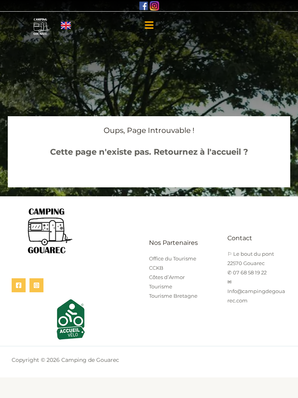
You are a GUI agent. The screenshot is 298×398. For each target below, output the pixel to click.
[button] (149, 26)
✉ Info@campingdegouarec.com (256, 291)
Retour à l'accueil (149, 172)
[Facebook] (19, 285)
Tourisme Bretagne (173, 296)
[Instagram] (36, 285)
